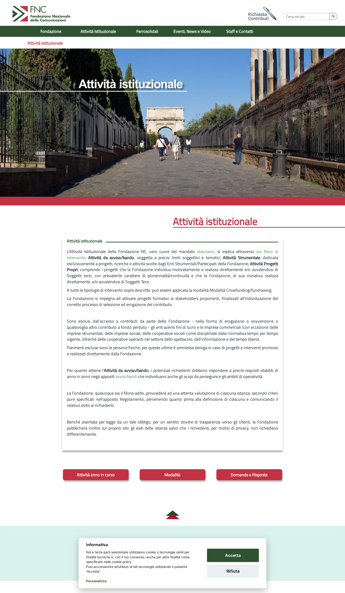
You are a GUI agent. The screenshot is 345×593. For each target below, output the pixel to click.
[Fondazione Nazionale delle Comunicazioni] (41, 14)
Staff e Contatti (239, 31)
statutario (205, 251)
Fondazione (50, 31)
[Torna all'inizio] (172, 514)
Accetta (233, 555)
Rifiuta (233, 571)
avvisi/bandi (126, 376)
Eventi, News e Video (192, 31)
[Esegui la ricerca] (333, 16)
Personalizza (96, 581)
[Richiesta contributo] (262, 14)
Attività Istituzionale (98, 31)
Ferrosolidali (147, 31)
